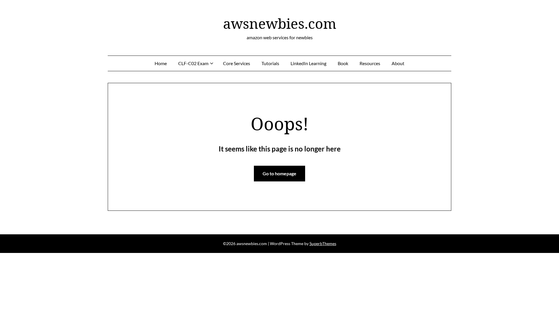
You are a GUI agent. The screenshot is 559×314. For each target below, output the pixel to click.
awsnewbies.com (279, 24)
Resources (370, 63)
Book (343, 63)
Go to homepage (279, 173)
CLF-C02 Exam (193, 63)
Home (161, 63)
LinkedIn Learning (308, 63)
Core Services (236, 63)
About (398, 63)
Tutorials (270, 63)
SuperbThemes (322, 243)
